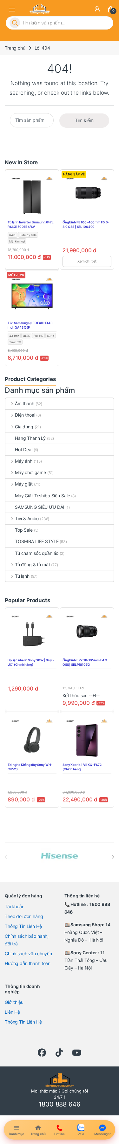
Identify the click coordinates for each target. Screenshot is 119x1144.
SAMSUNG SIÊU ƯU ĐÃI (39, 507)
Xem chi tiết (86, 261)
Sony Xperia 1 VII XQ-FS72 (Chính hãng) (82, 767)
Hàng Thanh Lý (30, 438)
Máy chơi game (30, 472)
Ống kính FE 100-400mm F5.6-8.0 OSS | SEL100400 (86, 224)
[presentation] (112, 857)
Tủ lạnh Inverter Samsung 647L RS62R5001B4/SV (31, 224)
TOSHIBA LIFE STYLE (36, 541)
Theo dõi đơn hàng (24, 916)
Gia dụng (24, 426)
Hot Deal (23, 449)
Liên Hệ (12, 1012)
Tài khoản (14, 906)
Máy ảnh (23, 461)
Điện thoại (25, 415)
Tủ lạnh (22, 576)
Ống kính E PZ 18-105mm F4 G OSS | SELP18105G (85, 662)
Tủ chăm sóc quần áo (36, 553)
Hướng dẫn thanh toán (27, 963)
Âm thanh (24, 403)
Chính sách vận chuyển (28, 953)
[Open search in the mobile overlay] (59, 23)
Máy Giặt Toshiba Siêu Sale (42, 495)
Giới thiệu (14, 1002)
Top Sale (24, 530)
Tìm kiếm (84, 120)
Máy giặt (24, 484)
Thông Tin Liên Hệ (23, 926)
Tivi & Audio (27, 518)
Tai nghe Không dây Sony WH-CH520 (30, 767)
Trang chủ (15, 48)
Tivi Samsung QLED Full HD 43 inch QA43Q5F (30, 325)
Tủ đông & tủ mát (32, 564)
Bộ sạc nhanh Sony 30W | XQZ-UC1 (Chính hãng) (31, 662)
